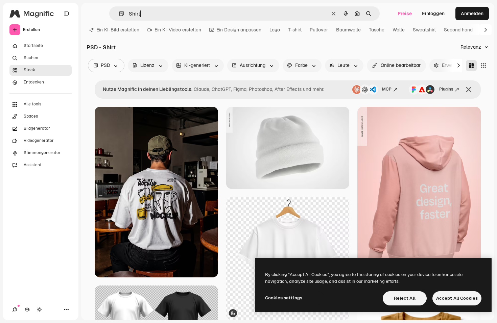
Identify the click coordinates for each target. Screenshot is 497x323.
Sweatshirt (424, 30)
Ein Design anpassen (238, 30)
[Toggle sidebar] (66, 13)
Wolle (399, 30)
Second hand (458, 30)
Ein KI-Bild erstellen (117, 30)
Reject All (405, 298)
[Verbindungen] (14, 309)
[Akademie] (27, 309)
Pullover (319, 30)
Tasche (376, 30)
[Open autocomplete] (119, 13)
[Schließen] (469, 89)
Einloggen (433, 13)
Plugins (446, 89)
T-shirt (295, 30)
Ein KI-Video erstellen (178, 30)
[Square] (483, 65)
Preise (405, 13)
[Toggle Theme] (39, 309)
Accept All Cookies (457, 298)
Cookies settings (283, 298)
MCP (387, 89)
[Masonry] (471, 65)
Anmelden (472, 13)
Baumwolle (348, 30)
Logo (274, 30)
